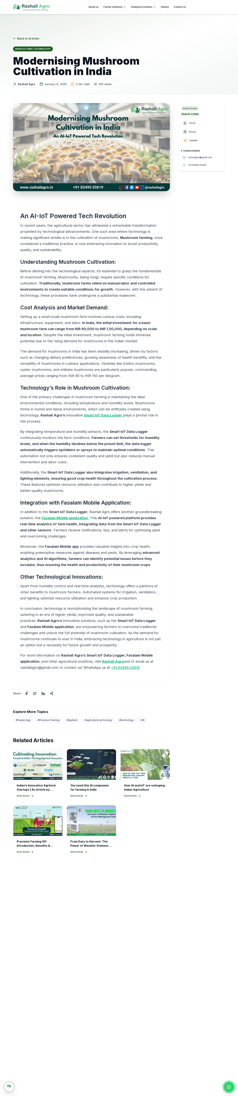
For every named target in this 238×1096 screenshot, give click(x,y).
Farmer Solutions (113, 6)
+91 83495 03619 (125, 667)
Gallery (165, 6)
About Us (94, 6)
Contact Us (180, 6)
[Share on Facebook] (26, 693)
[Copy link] (51, 693)
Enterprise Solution (141, 6)
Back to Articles (28, 38)
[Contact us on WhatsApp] (229, 1087)
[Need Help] (9, 1087)
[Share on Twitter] (35, 693)
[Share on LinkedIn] (43, 693)
